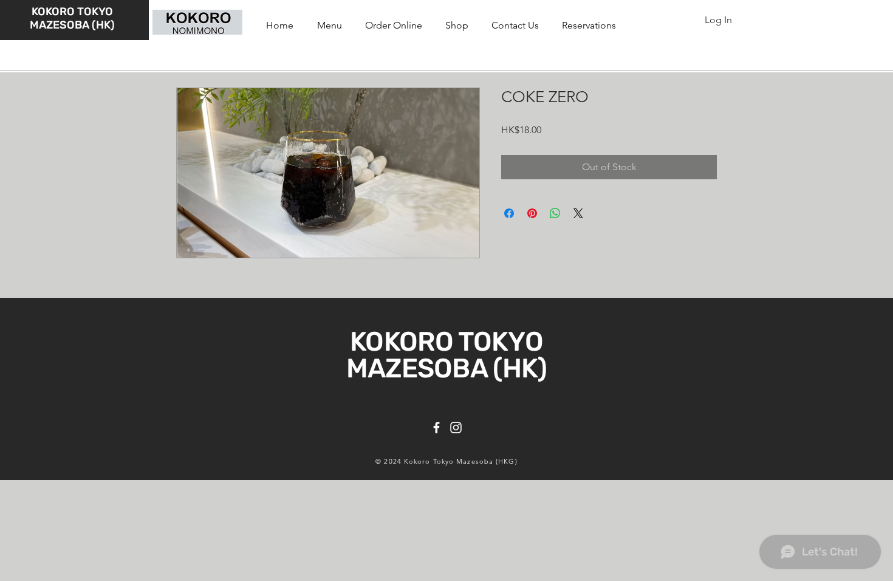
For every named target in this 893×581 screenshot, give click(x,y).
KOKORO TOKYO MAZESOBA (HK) (72, 18)
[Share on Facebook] (509, 213)
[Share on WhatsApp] (555, 213)
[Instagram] (456, 427)
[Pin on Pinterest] (532, 213)
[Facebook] (436, 427)
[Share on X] (578, 213)
